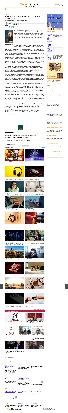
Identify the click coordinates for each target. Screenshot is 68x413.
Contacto (41, 408)
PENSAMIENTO (28, 8)
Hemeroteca (53, 408)
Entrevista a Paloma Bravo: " (10, 381)
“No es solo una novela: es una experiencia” (10, 406)
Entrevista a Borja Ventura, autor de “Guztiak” (34, 350)
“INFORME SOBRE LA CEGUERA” (57, 45)
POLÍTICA (7, 14)
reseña (39, 133)
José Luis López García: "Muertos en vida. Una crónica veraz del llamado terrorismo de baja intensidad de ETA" (14, 322)
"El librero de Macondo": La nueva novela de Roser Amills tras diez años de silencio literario (58, 50)
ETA (6, 133)
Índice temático (45, 408)
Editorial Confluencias (16, 135)
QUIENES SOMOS (55, 8)
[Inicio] (5, 9)
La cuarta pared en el (58, 41)
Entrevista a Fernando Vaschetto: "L (24, 383)
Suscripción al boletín (57, 5)
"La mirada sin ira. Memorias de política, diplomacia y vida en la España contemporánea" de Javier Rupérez (15, 351)
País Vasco (27, 133)
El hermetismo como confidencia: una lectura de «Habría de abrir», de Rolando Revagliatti (11, 400)
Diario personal (24, 135)
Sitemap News (49, 408)
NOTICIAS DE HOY (51, 31)
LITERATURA (44, 8)
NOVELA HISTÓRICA (38, 8)
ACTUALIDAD (9, 8)
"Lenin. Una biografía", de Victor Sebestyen (23, 394)
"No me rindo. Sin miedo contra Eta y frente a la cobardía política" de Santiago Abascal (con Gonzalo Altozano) (34, 322)
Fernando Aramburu (17, 133)
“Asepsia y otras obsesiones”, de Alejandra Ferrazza (36, 406)
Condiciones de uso (12, 144)
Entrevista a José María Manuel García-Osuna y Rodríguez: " (10, 372)
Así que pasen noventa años (51, 135)
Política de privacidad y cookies (47, 409)
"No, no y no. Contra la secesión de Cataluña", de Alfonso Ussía (10, 336)
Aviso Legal (53, 409)
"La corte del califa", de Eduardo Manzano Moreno (23, 406)
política (32, 133)
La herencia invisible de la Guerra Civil (53, 143)
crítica (35, 133)
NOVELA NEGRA (22, 8)
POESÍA (32, 8)
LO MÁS (48, 86)
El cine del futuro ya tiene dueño (36, 384)
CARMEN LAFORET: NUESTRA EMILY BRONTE (55, 127)
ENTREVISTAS (17, 8)
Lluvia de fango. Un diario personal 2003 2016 (13, 137)
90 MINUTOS (49, 119)
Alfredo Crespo (10, 133)
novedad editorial (8, 135)
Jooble (57, 81)
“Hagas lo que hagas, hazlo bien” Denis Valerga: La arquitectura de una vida (24, 368)
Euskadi (23, 133)
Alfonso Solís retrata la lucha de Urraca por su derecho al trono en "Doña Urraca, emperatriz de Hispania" (58, 57)
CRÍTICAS (12, 8)
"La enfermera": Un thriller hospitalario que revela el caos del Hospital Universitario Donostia (57, 36)
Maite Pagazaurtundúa (32, 135)
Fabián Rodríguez (26, 137)
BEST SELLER (61, 8)
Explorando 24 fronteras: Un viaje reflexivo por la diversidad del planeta (36, 367)
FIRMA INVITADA (49, 8)
